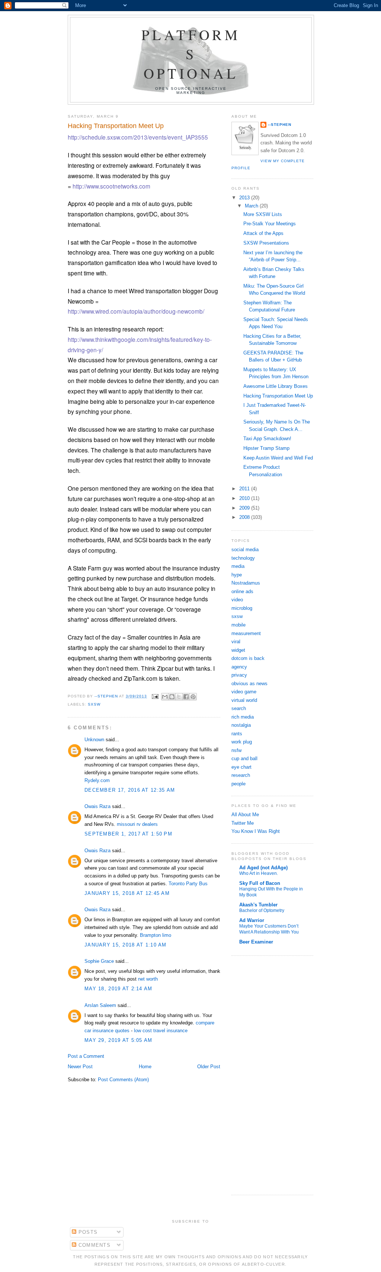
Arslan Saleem (100, 1005)
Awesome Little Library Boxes (275, 386)
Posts (86, 1232)
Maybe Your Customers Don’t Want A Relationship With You (269, 929)
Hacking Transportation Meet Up (278, 396)
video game (243, 691)
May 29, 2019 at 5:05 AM (118, 1040)
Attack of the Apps (263, 233)
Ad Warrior (251, 920)
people (238, 784)
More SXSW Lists (262, 214)
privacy (239, 675)
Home (145, 1066)
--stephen (279, 124)
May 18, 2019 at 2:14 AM (118, 988)
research (240, 775)
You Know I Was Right (255, 831)
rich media (242, 717)
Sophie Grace (99, 961)
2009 (245, 508)
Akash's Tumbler (258, 905)
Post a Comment (86, 1056)
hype (236, 575)
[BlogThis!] (172, 696)
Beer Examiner (256, 942)
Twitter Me (242, 823)
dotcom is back (248, 658)
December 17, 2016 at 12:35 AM (129, 790)
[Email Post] (154, 696)
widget (238, 650)
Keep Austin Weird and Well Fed (278, 458)
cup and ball (244, 758)
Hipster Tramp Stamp (266, 448)
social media (245, 549)
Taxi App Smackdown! (267, 438)
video (237, 599)
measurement (246, 633)
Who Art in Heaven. (258, 873)
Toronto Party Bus (188, 883)
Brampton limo (155, 935)
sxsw (94, 704)
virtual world (244, 700)
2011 (245, 488)
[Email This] (165, 696)
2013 (245, 197)
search (238, 708)
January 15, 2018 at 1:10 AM (125, 945)
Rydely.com (97, 780)
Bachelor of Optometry (261, 910)
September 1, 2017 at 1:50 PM (128, 834)
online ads (242, 591)
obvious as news (249, 683)
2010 (245, 498)
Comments (93, 1245)
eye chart (241, 767)
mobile (238, 625)
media (237, 566)
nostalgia (241, 725)
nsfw (236, 750)
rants (236, 733)
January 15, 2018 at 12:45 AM (127, 893)
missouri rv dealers (137, 824)
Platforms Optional (190, 54)
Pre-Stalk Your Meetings (269, 223)
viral (235, 641)
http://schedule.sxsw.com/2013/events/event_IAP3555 (138, 137)
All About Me (245, 814)
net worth (148, 979)
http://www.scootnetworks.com (111, 186)
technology (243, 558)
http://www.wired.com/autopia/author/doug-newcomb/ (136, 311)
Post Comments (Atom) (123, 1079)
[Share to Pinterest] (193, 696)
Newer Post (80, 1066)
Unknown (94, 739)
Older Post (208, 1066)
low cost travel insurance (161, 1030)
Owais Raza (97, 806)
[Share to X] (179, 696)
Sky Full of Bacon (259, 883)
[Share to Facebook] (186, 696)
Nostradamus (245, 583)
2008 (245, 517)
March (252, 206)
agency (239, 667)
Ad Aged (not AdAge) (263, 867)
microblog (241, 608)
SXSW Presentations (266, 243)
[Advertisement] (253, 1074)
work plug (241, 742)
